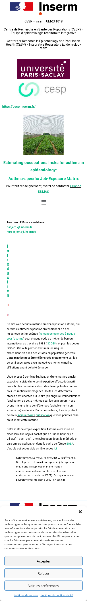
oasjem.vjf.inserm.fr (19, 227)
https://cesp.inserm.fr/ (18, 106)
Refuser (43, 573)
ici (55, 448)
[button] (80, 512)
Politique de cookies (26, 595)
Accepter (43, 561)
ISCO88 (51, 343)
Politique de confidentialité (57, 595)
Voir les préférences (43, 585)
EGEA (69, 443)
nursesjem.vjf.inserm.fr (21, 231)
